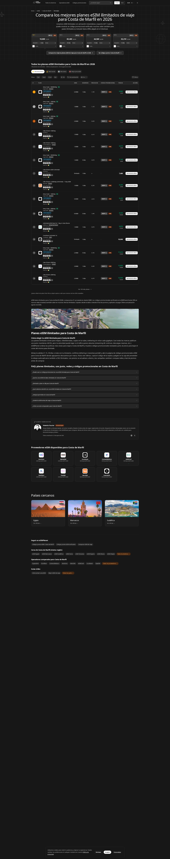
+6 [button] (51, 95)
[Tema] (137, 2)
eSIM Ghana (100, 554)
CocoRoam (90, 563)
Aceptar (107, 852)
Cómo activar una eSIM (39, 573)
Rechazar (98, 852)
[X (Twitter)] (134, 435)
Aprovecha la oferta (132, 92)
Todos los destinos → (123, 554)
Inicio (32, 11)
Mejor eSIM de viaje (54, 573)
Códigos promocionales (79, 3)
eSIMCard (81, 563)
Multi (122, 3)
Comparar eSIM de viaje (85, 544)
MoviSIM (72, 563)
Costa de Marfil (46, 11)
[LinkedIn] (131, 435)
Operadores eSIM (64, 3)
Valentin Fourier (48, 425)
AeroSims (64, 563)
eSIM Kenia (69, 554)
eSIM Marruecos (47, 554)
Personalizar (117, 852)
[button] (44, 41)
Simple (117, 3)
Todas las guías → (68, 573)
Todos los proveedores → (110, 563)
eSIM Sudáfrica (58, 554)
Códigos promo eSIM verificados (66, 544)
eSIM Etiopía (111, 554)
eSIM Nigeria (90, 554)
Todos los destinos (50, 3)
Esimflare (44, 563)
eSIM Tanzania (80, 554)
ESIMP (103, 92)
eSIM (38, 11)
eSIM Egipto (35, 554)
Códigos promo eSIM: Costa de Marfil (43, 544)
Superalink (35, 563)
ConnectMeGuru (54, 563)
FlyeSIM (98, 563)
